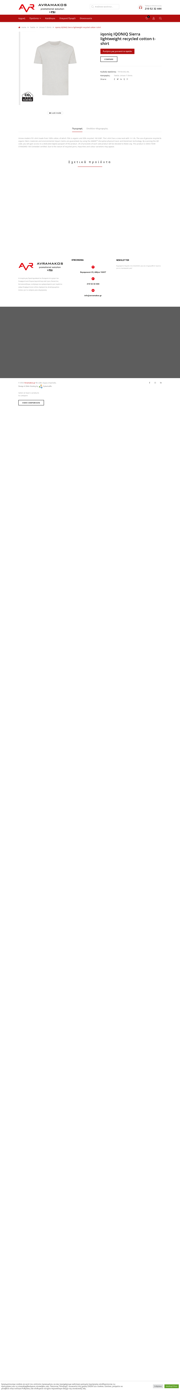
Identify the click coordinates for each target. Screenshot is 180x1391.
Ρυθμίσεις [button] (158, 1386)
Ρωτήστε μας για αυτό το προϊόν (117, 51)
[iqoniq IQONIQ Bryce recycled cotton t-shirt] (35, 192)
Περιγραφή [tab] (77, 128)
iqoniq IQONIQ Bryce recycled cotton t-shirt (35, 217)
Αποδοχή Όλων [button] (171, 1386)
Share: (103, 79)
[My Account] (154, 18)
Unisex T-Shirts (126, 75)
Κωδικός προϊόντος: (108, 72)
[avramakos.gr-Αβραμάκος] (42, 7)
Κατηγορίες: (105, 75)
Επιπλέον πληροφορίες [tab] (97, 128)
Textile (116, 75)
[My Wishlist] (147, 18)
